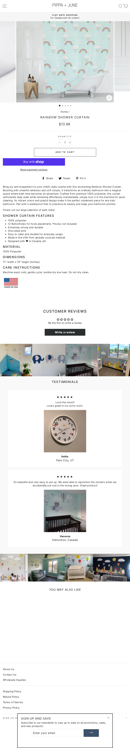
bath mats (48, 209)
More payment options (33, 169)
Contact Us (10, 674)
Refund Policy (11, 696)
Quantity (65, 136)
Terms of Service (13, 702)
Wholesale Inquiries (14, 679)
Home (64, 111)
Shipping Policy (12, 691)
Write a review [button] (65, 332)
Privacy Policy (11, 707)
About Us (8, 669)
